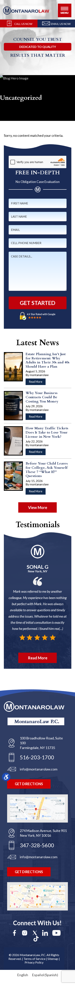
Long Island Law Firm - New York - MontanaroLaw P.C (26, 11)
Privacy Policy (34, 962)
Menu (64, 10)
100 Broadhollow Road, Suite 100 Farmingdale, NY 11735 (41, 743)
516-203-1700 (37, 757)
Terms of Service (34, 958)
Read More (37, 382)
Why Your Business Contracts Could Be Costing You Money (42, 397)
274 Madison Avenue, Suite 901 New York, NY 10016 (43, 832)
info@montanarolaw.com (38, 769)
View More (37, 507)
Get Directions (29, 784)
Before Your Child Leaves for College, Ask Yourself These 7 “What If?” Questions (47, 469)
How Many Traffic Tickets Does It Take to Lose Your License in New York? (47, 432)
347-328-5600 (37, 845)
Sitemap (53, 958)
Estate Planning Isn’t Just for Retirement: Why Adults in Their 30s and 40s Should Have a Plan (47, 360)
